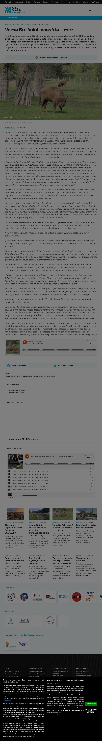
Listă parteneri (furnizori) (55, 715)
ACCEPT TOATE (91, 704)
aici (22, 723)
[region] (51, 709)
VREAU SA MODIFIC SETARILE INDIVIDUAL (90, 711)
